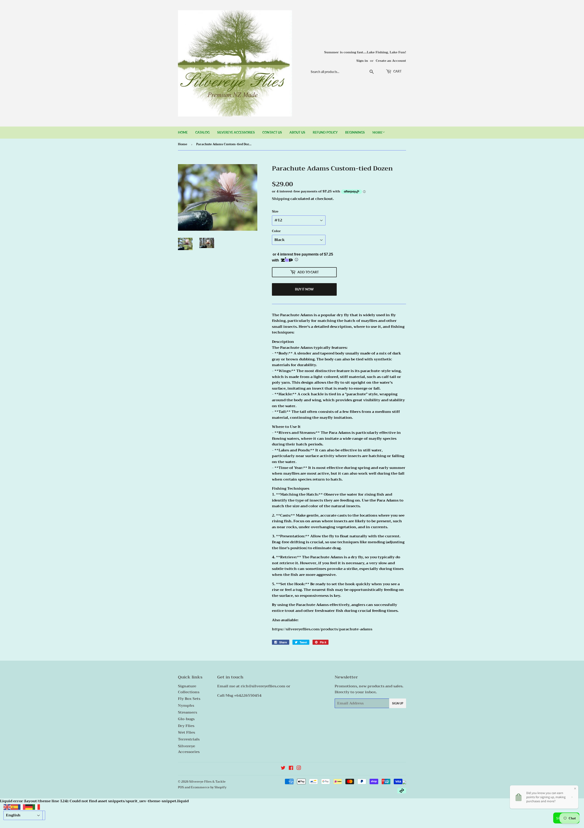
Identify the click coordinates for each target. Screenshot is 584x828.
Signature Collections (188, 689)
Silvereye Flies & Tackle (207, 781)
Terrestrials (189, 739)
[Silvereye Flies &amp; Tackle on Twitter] (283, 768)
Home (183, 132)
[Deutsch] (29, 807)
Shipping (280, 199)
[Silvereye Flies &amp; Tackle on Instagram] (299, 768)
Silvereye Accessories (236, 132)
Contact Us (272, 132)
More (377, 132)
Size (275, 211)
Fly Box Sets (189, 699)
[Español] (14, 807)
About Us (297, 132)
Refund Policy (325, 132)
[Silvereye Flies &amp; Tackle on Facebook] (291, 768)
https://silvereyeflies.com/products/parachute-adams (322, 629)
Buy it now (304, 289)
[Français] (21, 807)
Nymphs (186, 705)
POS (181, 787)
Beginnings (355, 132)
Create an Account (391, 60)
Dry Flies (186, 726)
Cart (397, 71)
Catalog (202, 132)
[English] (7, 807)
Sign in (362, 60)
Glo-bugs (186, 719)
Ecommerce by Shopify (209, 787)
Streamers (187, 712)
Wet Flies (186, 732)
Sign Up (397, 703)
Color (276, 230)
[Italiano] (36, 807)
